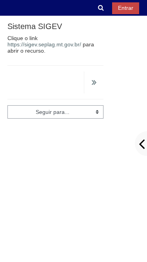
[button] (101, 8)
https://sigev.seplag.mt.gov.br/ (44, 44)
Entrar (125, 8)
